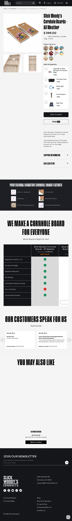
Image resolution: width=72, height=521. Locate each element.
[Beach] (61, 53)
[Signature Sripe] (51, 48)
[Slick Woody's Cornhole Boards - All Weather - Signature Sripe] (11, 397)
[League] (46, 53)
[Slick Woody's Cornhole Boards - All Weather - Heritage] (7, 401)
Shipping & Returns (44, 507)
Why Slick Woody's (44, 501)
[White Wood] (56, 53)
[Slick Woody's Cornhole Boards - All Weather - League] (11, 401)
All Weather (13, 8)
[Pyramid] (46, 58)
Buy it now (56, 121)
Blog (38, 498)
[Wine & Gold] (51, 53)
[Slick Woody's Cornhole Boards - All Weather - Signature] (7, 397)
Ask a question (49, 163)
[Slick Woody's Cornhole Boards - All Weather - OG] (15, 397)
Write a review (36, 442)
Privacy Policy (42, 504)
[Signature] (46, 48)
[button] (3, 340)
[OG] (56, 48)
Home (5, 8)
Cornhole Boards (10, 498)
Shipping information (52, 155)
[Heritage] (61, 48)
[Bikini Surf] (51, 58)
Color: (49, 44)
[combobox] (25, 3)
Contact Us (41, 510)
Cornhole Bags (9, 501)
